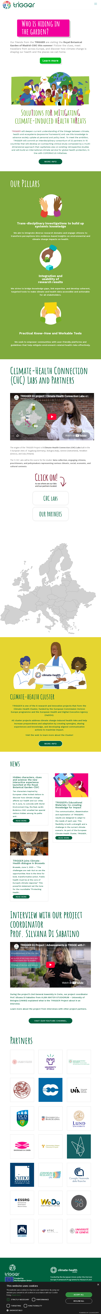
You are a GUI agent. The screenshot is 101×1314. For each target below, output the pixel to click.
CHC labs (50, 498)
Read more (16, 1295)
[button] (35, 1310)
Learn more (50, 60)
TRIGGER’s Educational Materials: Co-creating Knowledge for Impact (68, 805)
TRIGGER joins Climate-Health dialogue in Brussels (29, 862)
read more (21, 821)
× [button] (98, 1285)
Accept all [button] (79, 1295)
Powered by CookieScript (89, 1313)
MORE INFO (50, 161)
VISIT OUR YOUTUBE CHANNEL (50, 1020)
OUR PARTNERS (50, 514)
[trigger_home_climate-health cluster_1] (50, 688)
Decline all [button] (79, 1301)
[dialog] (50, 1298)
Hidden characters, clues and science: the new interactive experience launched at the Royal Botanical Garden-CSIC (27, 782)
